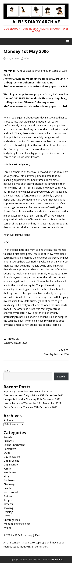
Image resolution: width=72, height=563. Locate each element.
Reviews (8, 504)
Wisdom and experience (17, 523)
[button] (67, 41)
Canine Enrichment (14, 444)
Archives (8, 420)
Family (7, 468)
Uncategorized (11, 519)
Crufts (6, 452)
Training (8, 512)
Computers (9, 449)
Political (7, 496)
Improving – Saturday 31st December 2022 (27, 391)
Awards (7, 437)
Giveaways (9, 484)
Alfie (26, 58)
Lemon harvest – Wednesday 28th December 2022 (32, 403)
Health (7, 488)
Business (8, 441)
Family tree (9, 472)
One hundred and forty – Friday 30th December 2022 (33, 395)
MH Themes (57, 559)
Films (6, 476)
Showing (8, 508)
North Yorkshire (12, 492)
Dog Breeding (11, 460)
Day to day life (11, 456)
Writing (7, 527)
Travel (6, 516)
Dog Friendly (10, 464)
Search (7, 370)
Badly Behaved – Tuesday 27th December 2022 (30, 407)
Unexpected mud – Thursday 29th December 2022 (32, 399)
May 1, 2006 (13, 58)
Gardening (9, 480)
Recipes (7, 500)
